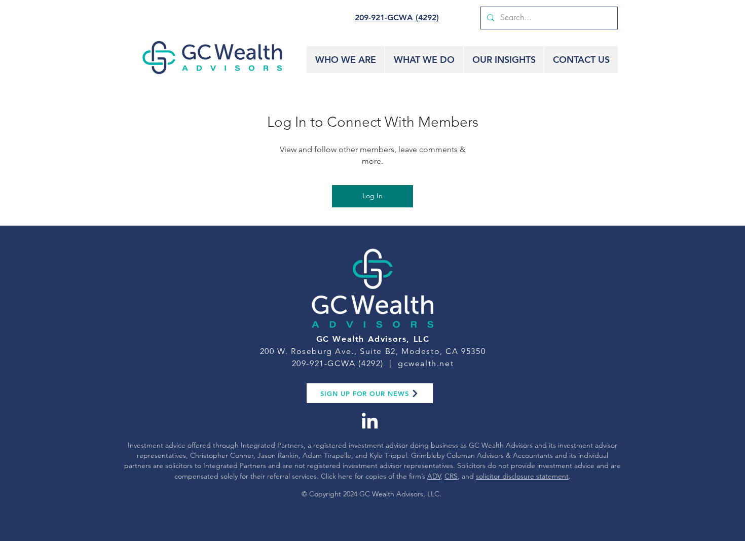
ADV (433, 476)
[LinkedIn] (370, 422)
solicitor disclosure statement (522, 476)
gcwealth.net (426, 363)
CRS (451, 476)
